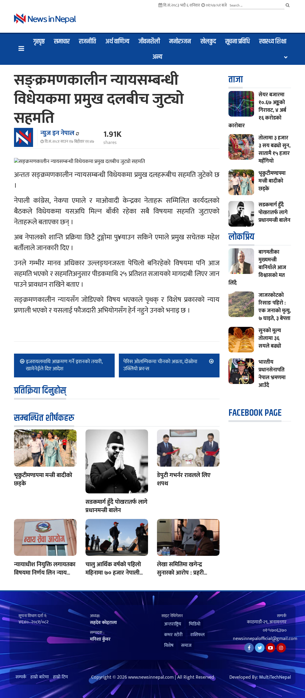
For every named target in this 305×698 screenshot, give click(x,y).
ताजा (235, 79)
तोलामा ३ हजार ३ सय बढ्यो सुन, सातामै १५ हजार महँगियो (274, 150)
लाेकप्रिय (241, 237)
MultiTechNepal (275, 677)
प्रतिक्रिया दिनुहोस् (40, 390)
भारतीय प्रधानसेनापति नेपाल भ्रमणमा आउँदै (272, 374)
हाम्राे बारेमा (39, 677)
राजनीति (87, 42)
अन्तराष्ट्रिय (172, 624)
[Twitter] (259, 647)
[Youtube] (270, 647)
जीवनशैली (149, 42)
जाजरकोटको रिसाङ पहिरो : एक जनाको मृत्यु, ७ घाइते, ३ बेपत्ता (275, 307)
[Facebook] (249, 647)
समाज (186, 645)
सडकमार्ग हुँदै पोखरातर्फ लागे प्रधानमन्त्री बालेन (116, 506)
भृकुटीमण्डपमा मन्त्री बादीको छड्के (43, 479)
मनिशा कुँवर (100, 639)
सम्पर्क (20, 677)
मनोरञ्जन (180, 42)
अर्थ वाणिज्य (117, 42)
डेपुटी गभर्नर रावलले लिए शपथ (184, 479)
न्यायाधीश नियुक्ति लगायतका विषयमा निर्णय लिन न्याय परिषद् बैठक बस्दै (44, 572)
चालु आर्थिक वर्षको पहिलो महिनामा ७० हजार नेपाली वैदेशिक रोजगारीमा (113, 572)
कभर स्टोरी (173, 635)
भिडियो (194, 624)
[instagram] (281, 647)
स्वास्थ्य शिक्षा (272, 42)
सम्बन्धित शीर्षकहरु (44, 418)
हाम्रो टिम (60, 677)
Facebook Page (254, 413)
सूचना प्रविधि (237, 42)
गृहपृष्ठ (39, 42)
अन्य (157, 57)
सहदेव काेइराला (103, 623)
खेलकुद (208, 42)
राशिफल (197, 635)
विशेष (168, 645)
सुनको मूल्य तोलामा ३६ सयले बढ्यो (270, 338)
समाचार (62, 42)
